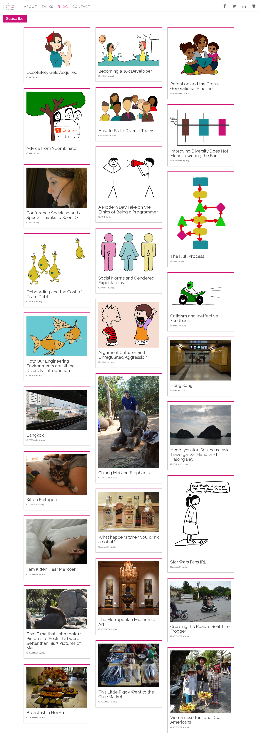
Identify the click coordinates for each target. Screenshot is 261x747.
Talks (47, 7)
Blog (63, 7)
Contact (81, 7)
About (30, 7)
